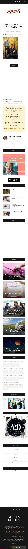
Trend (20, 384)
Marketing (20, 375)
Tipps (17, 384)
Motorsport (20, 377)
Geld (11, 370)
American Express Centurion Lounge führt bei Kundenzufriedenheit (14, 312)
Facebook (14, 101)
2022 (12, 361)
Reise (11, 382)
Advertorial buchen (8, 531)
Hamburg (21, 370)
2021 (8, 361)
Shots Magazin (11, 528)
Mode (10, 377)
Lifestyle (6, 375)
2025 (22, 361)
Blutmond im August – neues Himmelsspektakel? (14, 349)
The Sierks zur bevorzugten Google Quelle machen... (16, 35)
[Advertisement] (14, 82)
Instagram (19, 101)
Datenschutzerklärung (17, 532)
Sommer (5, 384)
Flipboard (10, 103)
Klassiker (13, 373)
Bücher (11, 368)
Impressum (14, 534)
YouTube (6, 389)
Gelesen (15, 370)
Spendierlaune (8, 532)
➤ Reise (15, 457)
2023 (15, 361)
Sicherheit (16, 382)
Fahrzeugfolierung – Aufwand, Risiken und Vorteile (14, 275)
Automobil (6, 366)
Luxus (15, 375)
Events (16, 368)
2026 (5, 363)
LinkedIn (5, 103)
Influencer (6, 373)
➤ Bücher (15, 460)
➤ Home (16, 449)
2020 (5, 361)
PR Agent (20, 528)
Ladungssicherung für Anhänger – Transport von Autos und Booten (14, 330)
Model (14, 377)
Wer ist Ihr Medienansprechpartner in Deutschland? (17, 205)
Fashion (21, 368)
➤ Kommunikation (15, 462)
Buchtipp (6, 368)
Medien (5, 377)
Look (11, 375)
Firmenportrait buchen (18, 531)
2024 (19, 361)
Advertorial (10, 363)
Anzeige (16, 363)
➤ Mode (16, 454)
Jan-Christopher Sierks (15, 137)
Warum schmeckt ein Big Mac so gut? (14, 294)
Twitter (20, 103)
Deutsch (17, 547)
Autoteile (12, 366)
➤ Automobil (16, 452)
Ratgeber (6, 382)
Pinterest (15, 103)
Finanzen (6, 370)
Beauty (17, 366)
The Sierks (11, 384)
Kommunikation (20, 373)
